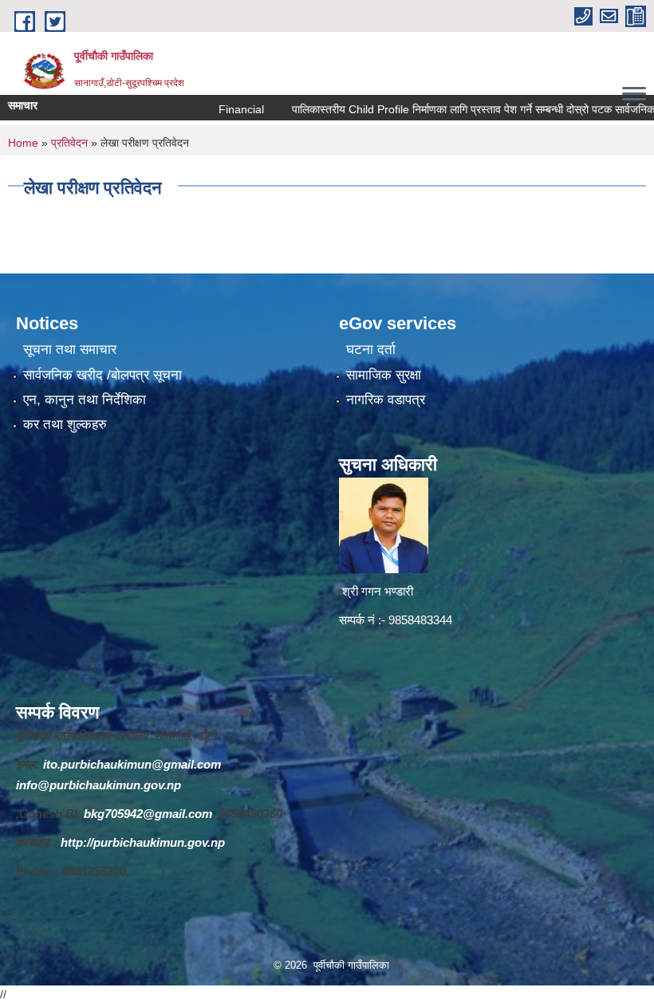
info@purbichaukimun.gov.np (98, 785)
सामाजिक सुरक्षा (383, 375)
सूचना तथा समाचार (69, 349)
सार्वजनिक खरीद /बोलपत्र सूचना (102, 375)
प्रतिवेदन (69, 142)
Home (23, 142)
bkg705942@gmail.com (148, 813)
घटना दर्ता (371, 349)
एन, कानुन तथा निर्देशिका (84, 399)
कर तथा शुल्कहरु (65, 424)
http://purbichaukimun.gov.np (143, 842)
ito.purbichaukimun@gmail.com (132, 764)
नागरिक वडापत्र (385, 399)
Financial (217, 109)
